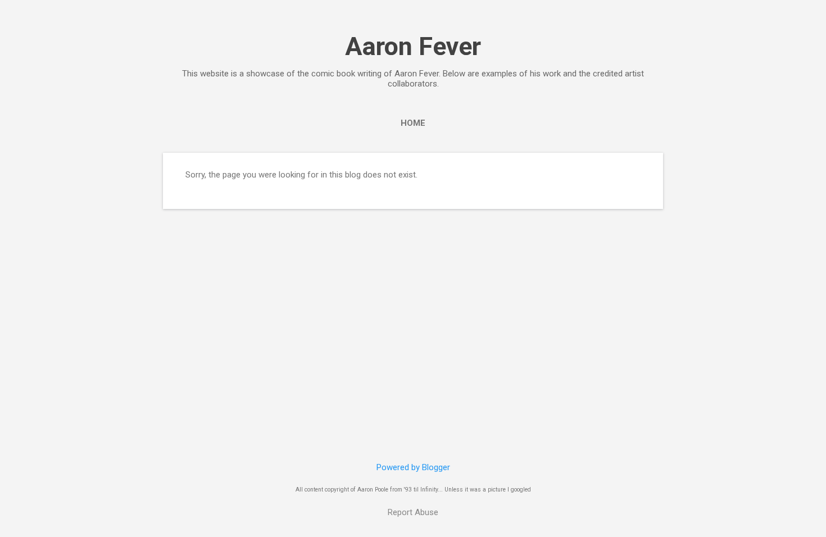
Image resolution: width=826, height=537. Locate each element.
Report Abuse (413, 512)
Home (413, 123)
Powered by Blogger (413, 467)
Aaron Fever (413, 46)
